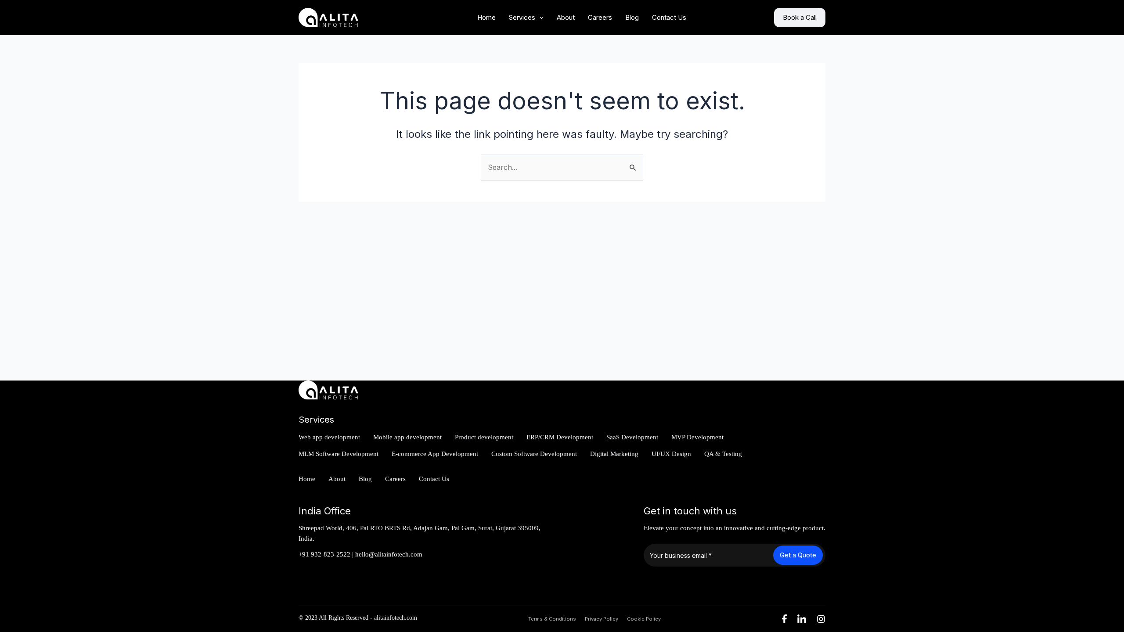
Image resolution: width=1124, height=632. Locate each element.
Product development (484, 437)
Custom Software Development (534, 453)
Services (522, 17)
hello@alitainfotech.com (388, 554)
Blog (632, 17)
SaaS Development (632, 437)
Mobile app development (407, 437)
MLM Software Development (338, 453)
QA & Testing (723, 453)
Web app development (329, 437)
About (566, 17)
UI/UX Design (671, 453)
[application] (539, 17)
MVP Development (697, 437)
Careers (600, 17)
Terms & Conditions (552, 619)
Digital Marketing (614, 453)
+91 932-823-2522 (324, 554)
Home (486, 17)
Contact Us (669, 17)
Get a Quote (798, 555)
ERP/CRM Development (559, 437)
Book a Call (800, 17)
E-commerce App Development (435, 453)
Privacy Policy (601, 619)
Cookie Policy (644, 619)
